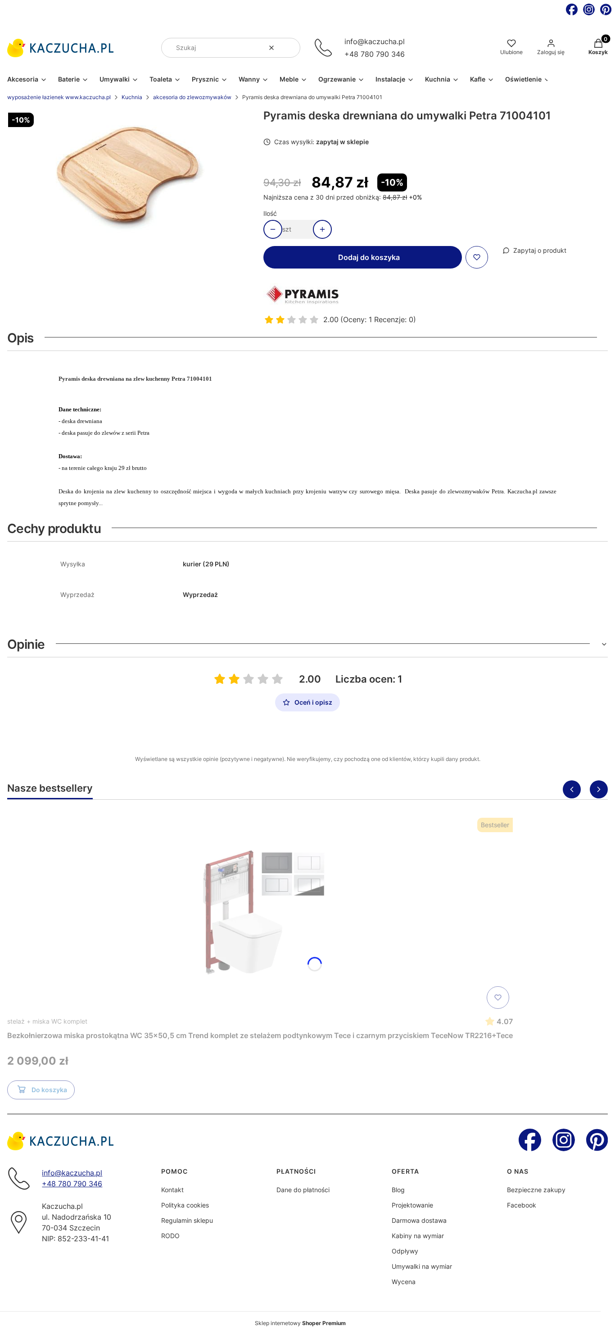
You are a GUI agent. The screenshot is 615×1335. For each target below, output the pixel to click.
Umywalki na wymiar (422, 1266)
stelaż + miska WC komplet (47, 1021)
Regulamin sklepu (187, 1220)
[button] (290, 47)
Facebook (521, 1205)
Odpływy (405, 1251)
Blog (398, 1190)
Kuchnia (132, 97)
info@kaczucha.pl (374, 41)
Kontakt (172, 1190)
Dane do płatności (303, 1190)
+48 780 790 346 (374, 54)
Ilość (270, 213)
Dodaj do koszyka (369, 257)
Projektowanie (412, 1205)
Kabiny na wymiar (418, 1235)
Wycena (404, 1281)
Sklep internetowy (300, 1323)
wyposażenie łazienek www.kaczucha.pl (59, 97)
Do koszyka (49, 1090)
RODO (170, 1235)
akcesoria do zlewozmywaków (192, 97)
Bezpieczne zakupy (536, 1190)
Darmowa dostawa (419, 1220)
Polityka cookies (185, 1205)
